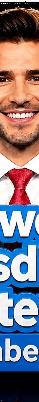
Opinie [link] (25, 3)
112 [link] (22, 3)
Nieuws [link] (12, 3)
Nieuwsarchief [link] (16, 3)
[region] (19, 1)
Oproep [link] (28, 3)
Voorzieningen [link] (31, 3)
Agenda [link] (20, 3)
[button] (38, 3)
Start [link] (9, 3)
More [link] (35, 3)
